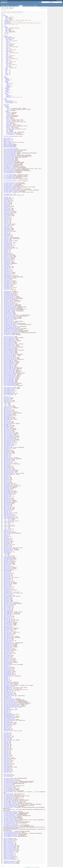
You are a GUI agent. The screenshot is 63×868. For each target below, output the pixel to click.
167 (1, 175)
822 (1, 858)
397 (1, 413)
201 (1, 210)
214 (1, 224)
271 (1, 283)
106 (1, 113)
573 (1, 595)
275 (1, 287)
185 (1, 194)
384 (1, 399)
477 (1, 496)
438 (1, 455)
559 (1, 580)
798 (1, 833)
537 (1, 558)
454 (1, 472)
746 (1, 774)
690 (1, 716)
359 (1, 374)
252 (1, 263)
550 (1, 571)
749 (1, 777)
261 (1, 272)
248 (1, 259)
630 (1, 654)
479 (1, 498)
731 (1, 758)
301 (1, 314)
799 (1, 834)
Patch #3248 (4, 8)
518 (1, 538)
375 (1, 390)
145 (1, 153)
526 (1, 546)
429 (1, 446)
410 (1, 426)
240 (1, 251)
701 (1, 727)
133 (1, 141)
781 (1, 813)
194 (1, 203)
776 (1, 806)
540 (1, 561)
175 (1, 183)
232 (1, 242)
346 (1, 360)
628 (1, 652)
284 (1, 296)
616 (1, 639)
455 (1, 473)
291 (1, 303)
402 (1, 418)
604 (1, 627)
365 (1, 380)
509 (1, 529)
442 (1, 459)
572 (1, 594)
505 (1, 525)
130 (1, 138)
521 (1, 541)
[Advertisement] (54, 25)
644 (1, 668)
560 (1, 581)
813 (1, 848)
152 (1, 160)
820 (1, 856)
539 (1, 560)
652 (1, 677)
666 (1, 691)
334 (1, 348)
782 (1, 814)
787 (1, 819)
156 (1, 164)
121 (1, 129)
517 (1, 537)
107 (1, 114)
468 (1, 486)
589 (1, 611)
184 (1, 193)
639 (1, 663)
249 (1, 260)
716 (1, 743)
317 (1, 330)
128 (1, 136)
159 (1, 167)
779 (1, 811)
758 (1, 786)
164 (1, 172)
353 (1, 367)
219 (1, 229)
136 (1, 144)
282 (1, 294)
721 (1, 748)
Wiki (27, 5)
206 (1, 215)
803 (1, 838)
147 (1, 155)
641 (1, 665)
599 (1, 622)
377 (1, 392)
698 (1, 724)
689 (1, 715)
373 (1, 388)
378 (1, 393)
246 (1, 257)
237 (1, 248)
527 (1, 547)
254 (1, 265)
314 (1, 327)
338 (1, 352)
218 (1, 228)
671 (1, 696)
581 (1, 603)
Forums (30, 5)
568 (1, 590)
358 (1, 373)
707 (1, 733)
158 (1, 166)
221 (1, 231)
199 (1, 208)
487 (1, 506)
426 (1, 443)
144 (1, 152)
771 (1, 801)
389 (1, 404)
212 (1, 222)
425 (1, 442)
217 (1, 227)
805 (1, 840)
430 (1, 447)
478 (1, 497)
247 (1, 258)
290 (1, 302)
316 (1, 329)
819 (1, 855)
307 (1, 320)
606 (1, 629)
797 (1, 832)
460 (1, 478)
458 (1, 476)
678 (1, 704)
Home (1, 0)
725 (1, 752)
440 (1, 457)
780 (1, 812)
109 (1, 116)
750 (1, 778)
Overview (3, 5)
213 (1, 223)
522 (1, 542)
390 (1, 405)
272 (1, 284)
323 (1, 336)
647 (1, 671)
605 (1, 628)
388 (1, 403)
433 (1, 450)
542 (1, 563)
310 (1, 323)
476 (1, 495)
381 (1, 396)
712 (1, 739)
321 (1, 334)
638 (1, 662)
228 (1, 238)
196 (1, 205)
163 (1, 171)
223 (1, 233)
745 (1, 773)
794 (1, 827)
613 (1, 636)
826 (1, 862)
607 (1, 630)
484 (1, 503)
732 (1, 759)
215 (1, 225)
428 (1, 445)
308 (1, 321)
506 (1, 526)
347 (1, 361)
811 (1, 846)
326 (1, 339)
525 (1, 545)
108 (1, 115)
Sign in (58, 0)
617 (1, 640)
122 (1, 130)
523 (1, 543)
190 (1, 199)
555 (1, 576)
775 (1, 805)
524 (1, 544)
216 (1, 226)
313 (1, 326)
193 (1, 202)
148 (1, 156)
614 (1, 637)
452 (1, 470)
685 (1, 711)
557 (1, 578)
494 (1, 513)
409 (1, 425)
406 (1, 422)
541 (1, 562)
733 (1, 760)
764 (1, 793)
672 (1, 697)
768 (1, 798)
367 (1, 382)
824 (1, 860)
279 (1, 291)
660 (1, 685)
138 (1, 146)
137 (1, 145)
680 (1, 706)
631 (1, 655)
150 (1, 158)
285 (1, 297)
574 (1, 596)
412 (1, 428)
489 (1, 508)
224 (1, 234)
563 (1, 584)
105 (1, 112)
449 (1, 467)
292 (1, 304)
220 (1, 230)
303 (1, 316)
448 (1, 466)
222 (1, 232)
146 (1, 154)
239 (1, 250)
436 (1, 453)
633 (1, 657)
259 (1, 270)
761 (1, 789)
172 (1, 180)
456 (1, 474)
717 (1, 744)
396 (1, 412)
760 (1, 788)
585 (1, 607)
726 (1, 753)
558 (1, 579)
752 (1, 780)
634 (1, 658)
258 (1, 269)
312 (1, 325)
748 (1, 776)
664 (1, 689)
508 (1, 528)
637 (1, 661)
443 (1, 460)
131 (1, 139)
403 (1, 419)
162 (1, 170)
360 (1, 375)
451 (1, 469)
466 (1, 484)
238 (1, 249)
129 (1, 137)
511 (1, 531)
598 (1, 621)
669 (1, 694)
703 (1, 729)
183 (1, 192)
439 (1, 456)
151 (1, 159)
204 (1, 213)
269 (1, 281)
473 (1, 492)
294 (1, 306)
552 (1, 573)
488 (1, 507)
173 (1, 181)
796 (1, 831)
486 (1, 505)
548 (1, 569)
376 (1, 391)
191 (1, 200)
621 (1, 644)
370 (1, 385)
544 (1, 565)
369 (1, 384)
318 (1, 331)
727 (1, 754)
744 (1, 772)
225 (1, 235)
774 (1, 804)
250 (1, 261)
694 (1, 720)
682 (1, 708)
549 (1, 570)
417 (1, 433)
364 (1, 379)
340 (1, 354)
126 (1, 134)
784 (1, 816)
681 (1, 707)
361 (1, 376)
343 (1, 357)
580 (1, 602)
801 (1, 836)
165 (1, 173)
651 (1, 676)
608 (1, 631)
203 (1, 212)
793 (1, 826)
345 (1, 359)
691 (1, 717)
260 (1, 271)
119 (1, 127)
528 (1, 548)
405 (1, 421)
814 (1, 849)
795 (1, 829)
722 (1, 749)
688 (1, 714)
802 (1, 837)
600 (1, 623)
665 (1, 690)
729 (1, 756)
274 (1, 286)
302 (1, 315)
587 (1, 609)
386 (1, 401)
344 (1, 358)
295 (1, 307)
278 (1, 290)
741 (1, 769)
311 (1, 324)
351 (1, 365)
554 (1, 575)
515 (1, 535)
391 (1, 406)
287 (1, 299)
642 (1, 666)
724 (1, 751)
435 (1, 452)
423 (1, 440)
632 (1, 656)
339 (1, 353)
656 (1, 681)
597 (1, 620)
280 (1, 292)
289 (1, 301)
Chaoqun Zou (3, 9)
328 (1, 341)
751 (1, 779)
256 (1, 267)
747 (1, 775)
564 (1, 585)
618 (1, 641)
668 (1, 693)
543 (1, 564)
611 (1, 634)
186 (1, 195)
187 (1, 196)
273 (1, 285)
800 (1, 835)
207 (1, 216)
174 (1, 182)
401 (1, 417)
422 (1, 439)
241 (1, 252)
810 (1, 845)
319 (1, 332)
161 (1, 169)
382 (1, 397)
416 (1, 432)
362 (1, 377)
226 (1, 236)
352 (1, 366)
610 (1, 633)
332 (1, 346)
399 (1, 415)
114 (1, 121)
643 (1, 667)
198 (1, 207)
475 (1, 494)
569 (1, 591)
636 (1, 660)
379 (1, 394)
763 (1, 792)
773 (1, 803)
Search (40, 2)
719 (1, 746)
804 (1, 839)
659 (1, 684)
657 (1, 682)
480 (1, 499)
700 (1, 726)
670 (1, 695)
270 (1, 282)
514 (1, 534)
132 (1, 140)
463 (1, 481)
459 (1, 477)
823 (1, 859)
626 (1, 650)
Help (6, 0)
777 (1, 807)
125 (1, 133)
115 (1, 122)
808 (1, 843)
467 (1, 485)
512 (1, 532)
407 (1, 423)
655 (1, 680)
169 (1, 177)
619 (1, 642)
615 (1, 638)
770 (1, 800)
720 (1, 747)
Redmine (28, 867)
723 (1, 750)
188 (1, 197)
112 (1, 119)
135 (1, 143)
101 (1, 108)
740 (1, 768)
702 (1, 728)
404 (1, 420)
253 (1, 264)
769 (1, 799)
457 (1, 475)
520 (1, 540)
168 (1, 176)
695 (1, 721)
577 (1, 599)
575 (1, 597)
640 (1, 664)
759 (1, 787)
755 (1, 783)
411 (1, 427)
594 (1, 617)
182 (1, 191)
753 (1, 781)
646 (1, 670)
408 (1, 424)
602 (1, 625)
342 (1, 356)
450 (1, 468)
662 (1, 687)
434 (1, 451)
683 (1, 709)
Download (7, 5)
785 (1, 817)
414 (1, 430)
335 (1, 349)
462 (1, 480)
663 (1, 688)
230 (1, 240)
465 (1, 483)
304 (1, 317)
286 (1, 298)
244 (1, 255)
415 (1, 431)
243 (1, 254)
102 (1, 109)
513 (1, 533)
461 (1, 479)
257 (1, 268)
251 (1, 262)
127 (1, 135)
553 (1, 574)
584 (1, 606)
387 (1, 402)
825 (1, 861)
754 (1, 782)
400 (1, 416)
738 (1, 766)
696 (1, 722)
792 (1, 825)
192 (1, 201)
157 (1, 165)
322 (1, 335)
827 (1, 863)
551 (1, 572)
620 (1, 643)
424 (1, 441)
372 (1, 387)
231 (1, 241)
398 (1, 414)
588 (1, 610)
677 (1, 703)
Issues (21, 5)
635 (1, 659)
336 (1, 350)
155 (1, 163)
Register (60, 0)
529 (1, 549)
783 (1, 815)
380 (1, 395)
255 (1, 266)
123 (1, 131)
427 (1, 444)
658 (1, 683)
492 (1, 511)
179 (1, 188)
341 (1, 355)
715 (1, 742)
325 (1, 338)
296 (1, 308)
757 (1, 785)
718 (1, 745)
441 (1, 458)
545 (1, 566)
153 (1, 161)
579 (1, 601)
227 (1, 237)
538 (1, 559)
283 (1, 295)
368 (1, 383)
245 (1, 256)
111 (1, 118)
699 (1, 725)
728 (1, 755)
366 (1, 381)
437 (1, 454)
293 (1, 305)
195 (1, 204)
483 (1, 502)
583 (1, 605)
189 (1, 198)
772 (1, 802)
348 (1, 362)
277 (1, 289)
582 (1, 604)
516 (1, 536)
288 (1, 300)
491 (1, 510)
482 (1, 501)
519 (1, 539)
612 (1, 635)
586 (1, 608)
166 (1, 174)
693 (1, 719)
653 (1, 678)
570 (1, 592)
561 (1, 582)
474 (1, 493)
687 (1, 713)
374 (1, 389)
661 (1, 686)
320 (1, 333)
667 (1, 692)
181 (1, 190)
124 (1, 132)
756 (1, 784)
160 (1, 168)
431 (1, 448)
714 (1, 741)
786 (1, 818)
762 (1, 790)
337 (1, 351)
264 (1, 275)
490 (1, 509)
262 (1, 273)
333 (1, 347)
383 (1, 398)
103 (1, 110)
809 (1, 844)
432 (1, 449)
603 (1, 626)
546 (1, 567)
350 (1, 364)
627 (1, 651)
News (24, 5)
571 (1, 593)
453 (1, 471)
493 (1, 512)
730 (1, 757)
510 (1, 530)
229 (1, 239)
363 (1, 378)
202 (1, 211)
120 (1, 128)
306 (1, 319)
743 (1, 771)
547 (1, 568)
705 (1, 731)
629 (1, 653)
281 (1, 293)
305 (1, 318)
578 (1, 600)
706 (1, 732)
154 (1, 162)
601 (1, 624)
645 (1, 669)
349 (1, 363)
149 (1, 157)
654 (1, 679)
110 (1, 117)
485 (1, 504)
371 (1, 386)
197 (1, 206)
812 (1, 847)
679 (1, 705)
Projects (4, 0)
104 (1, 111)
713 (1, 740)
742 (1, 770)
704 (1, 730)
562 (1, 583)
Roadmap (16, 5)
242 (1, 253)
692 (1, 718)
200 (1, 209)
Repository (35, 5)
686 (1, 712)
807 (1, 842)
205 (1, 214)
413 (1, 429)
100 (1, 107)
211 (1, 221)
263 (1, 274)
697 (1, 723)
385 (1, 400)
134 (1, 142)
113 (1, 120)
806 (1, 841)
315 (1, 328)
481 (1, 500)
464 (1, 482)
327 (1, 340)
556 (1, 577)
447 (1, 465)
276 (1, 288)
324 (1, 337)
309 (1, 322)
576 (1, 598)
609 (1, 632)
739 (1, 767)
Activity (12, 5)
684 (1, 710)
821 (1, 857)
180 (1, 189)
